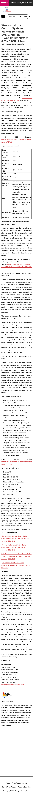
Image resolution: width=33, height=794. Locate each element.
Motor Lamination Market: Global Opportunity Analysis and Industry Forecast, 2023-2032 (16, 565)
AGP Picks (4, 3)
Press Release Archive (19, 783)
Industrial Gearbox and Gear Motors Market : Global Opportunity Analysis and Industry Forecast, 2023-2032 (16, 556)
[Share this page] (30, 16)
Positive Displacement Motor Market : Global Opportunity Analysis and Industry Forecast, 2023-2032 (15, 547)
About (8, 783)
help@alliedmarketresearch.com (12, 684)
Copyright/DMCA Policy (11, 791)
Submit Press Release (9, 787)
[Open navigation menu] (3, 16)
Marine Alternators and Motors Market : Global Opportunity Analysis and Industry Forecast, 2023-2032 (15, 538)
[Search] (21, 17)
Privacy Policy (25, 791)
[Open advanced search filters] (25, 17)
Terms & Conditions (24, 787)
